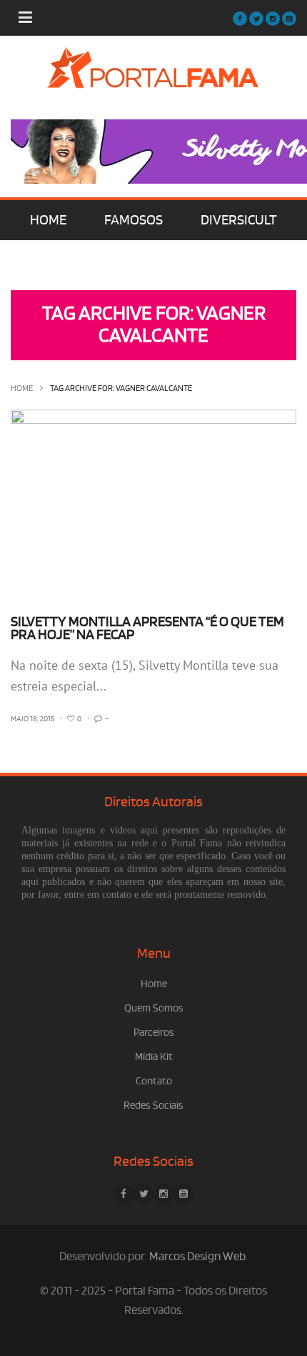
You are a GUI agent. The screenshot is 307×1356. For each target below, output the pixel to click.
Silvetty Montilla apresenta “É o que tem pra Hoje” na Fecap (147, 628)
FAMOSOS (133, 220)
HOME (48, 220)
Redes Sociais (153, 1105)
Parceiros (154, 1032)
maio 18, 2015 (32, 719)
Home (22, 388)
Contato (154, 1081)
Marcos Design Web (197, 1256)
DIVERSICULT (239, 220)
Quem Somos (153, 1008)
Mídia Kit (154, 1057)
